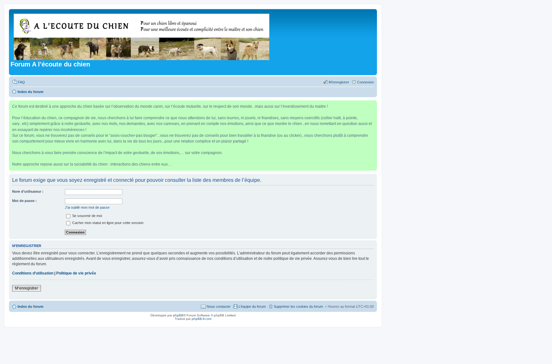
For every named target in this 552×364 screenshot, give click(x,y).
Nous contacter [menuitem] (219, 306)
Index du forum (30, 306)
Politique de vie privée (76, 273)
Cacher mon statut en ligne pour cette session (107, 223)
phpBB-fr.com (201, 319)
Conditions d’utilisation (32, 273)
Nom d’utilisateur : (27, 191)
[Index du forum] (142, 36)
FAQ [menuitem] (21, 82)
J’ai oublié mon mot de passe (87, 207)
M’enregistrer (26, 288)
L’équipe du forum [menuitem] (252, 306)
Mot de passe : (24, 201)
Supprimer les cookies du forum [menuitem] (298, 306)
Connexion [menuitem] (365, 82)
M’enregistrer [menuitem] (339, 82)
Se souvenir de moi (86, 216)
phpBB (178, 315)
